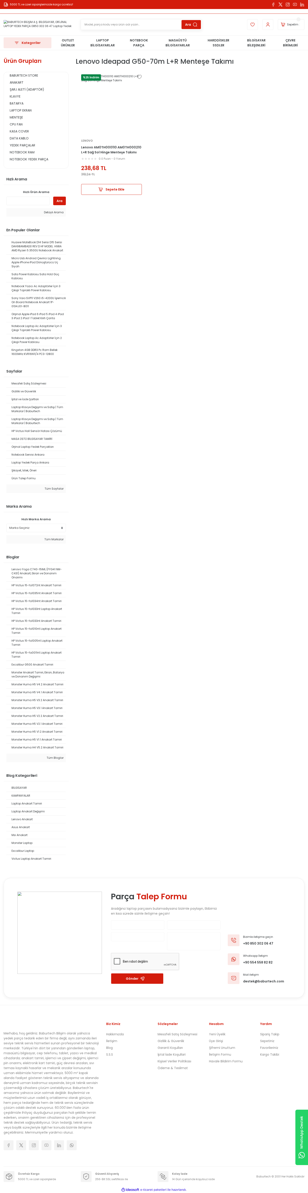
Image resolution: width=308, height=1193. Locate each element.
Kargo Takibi (269, 1054)
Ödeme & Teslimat (173, 1068)
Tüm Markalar (54, 539)
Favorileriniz (269, 1047)
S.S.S (109, 1054)
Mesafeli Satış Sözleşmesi (177, 1034)
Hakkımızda (115, 1034)
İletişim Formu (220, 1054)
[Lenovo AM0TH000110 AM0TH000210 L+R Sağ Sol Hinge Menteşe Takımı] (111, 104)
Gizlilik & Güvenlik (171, 1041)
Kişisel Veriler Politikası (174, 1061)
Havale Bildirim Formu (226, 1061)
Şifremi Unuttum (222, 1047)
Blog (109, 1047)
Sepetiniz (267, 1041)
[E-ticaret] (153, 1190)
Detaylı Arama (53, 212)
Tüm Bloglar (55, 758)
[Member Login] (267, 24)
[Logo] (39, 24)
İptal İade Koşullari (172, 1054)
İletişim (111, 1041)
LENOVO (87, 141)
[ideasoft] (130, 1190)
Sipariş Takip (269, 1034)
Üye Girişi (216, 1041)
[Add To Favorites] (139, 76)
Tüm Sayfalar (54, 489)
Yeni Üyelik (217, 1034)
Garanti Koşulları (170, 1047)
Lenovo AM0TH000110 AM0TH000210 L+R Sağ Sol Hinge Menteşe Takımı (111, 150)
